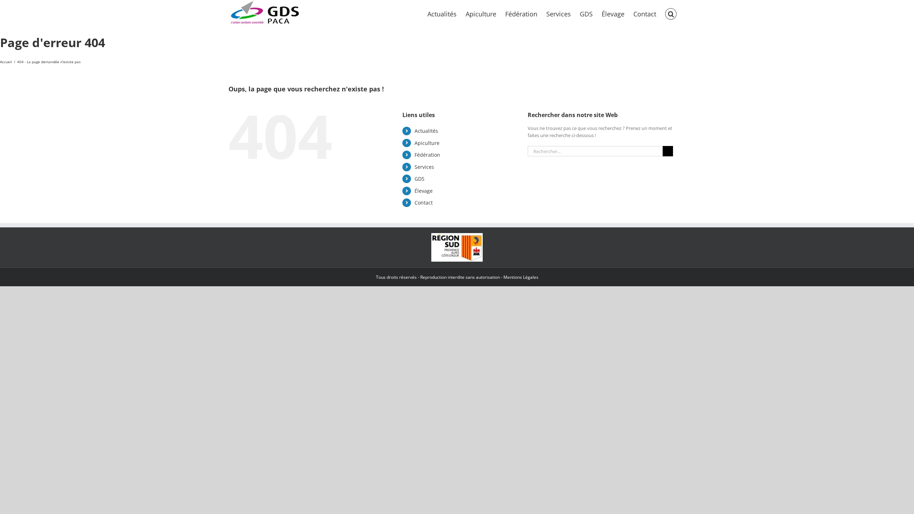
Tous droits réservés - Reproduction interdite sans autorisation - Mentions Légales (457, 277)
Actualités (426, 130)
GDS (420, 178)
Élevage (424, 190)
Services (424, 166)
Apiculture (427, 143)
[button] (671, 13)
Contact (424, 202)
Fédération (427, 154)
